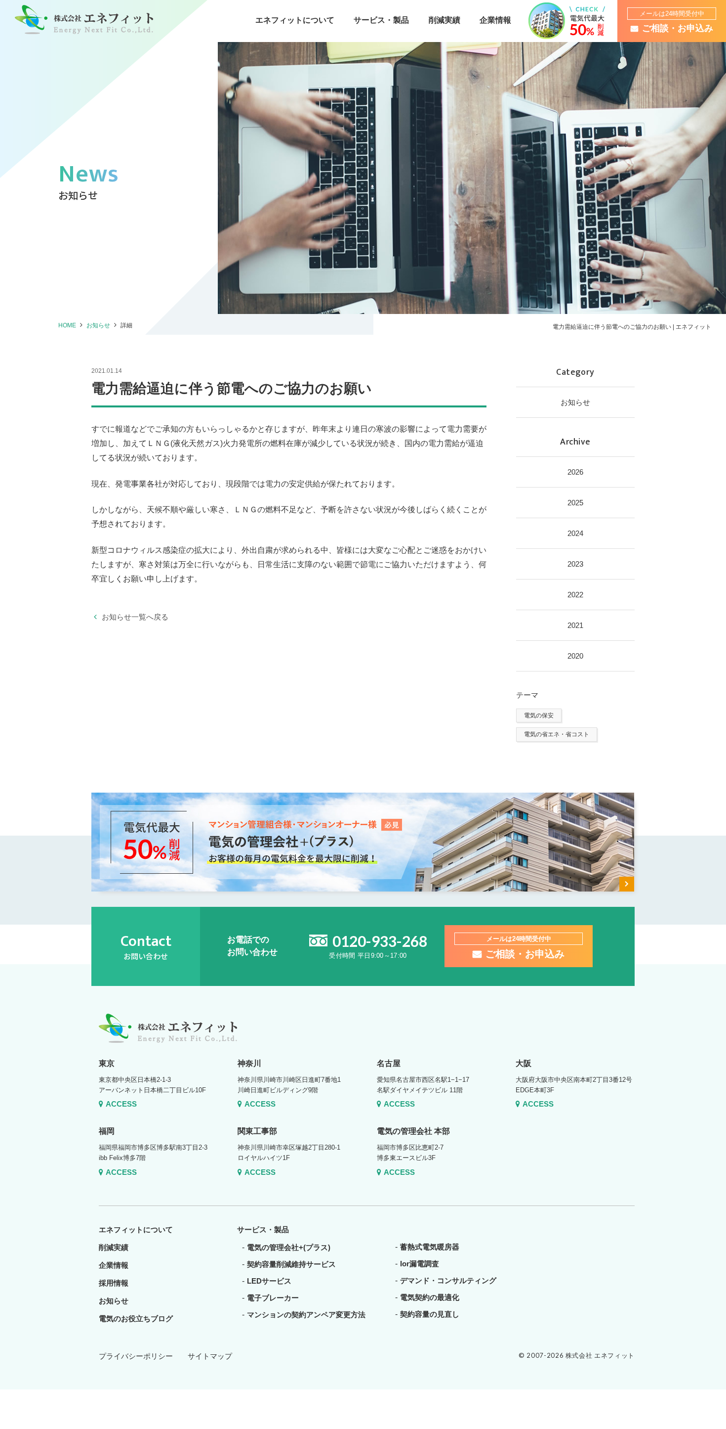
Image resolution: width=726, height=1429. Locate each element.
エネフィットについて (294, 20)
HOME (67, 325)
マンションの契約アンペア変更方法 (306, 1314)
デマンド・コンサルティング (448, 1280)
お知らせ (98, 325)
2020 (575, 656)
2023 (575, 564)
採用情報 (113, 1283)
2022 (575, 594)
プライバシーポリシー (136, 1356)
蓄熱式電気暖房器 (429, 1247)
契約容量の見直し (429, 1314)
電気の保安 (539, 715)
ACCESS (121, 1104)
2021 (575, 625)
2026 (575, 472)
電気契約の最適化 (429, 1297)
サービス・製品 (381, 20)
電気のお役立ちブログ (136, 1318)
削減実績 (444, 20)
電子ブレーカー (273, 1298)
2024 (575, 533)
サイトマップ (210, 1356)
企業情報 (495, 20)
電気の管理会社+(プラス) (288, 1247)
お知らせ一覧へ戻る (135, 617)
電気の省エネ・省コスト (556, 734)
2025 (575, 502)
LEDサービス (269, 1281)
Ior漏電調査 (419, 1263)
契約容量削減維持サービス (291, 1264)
